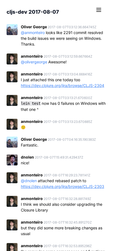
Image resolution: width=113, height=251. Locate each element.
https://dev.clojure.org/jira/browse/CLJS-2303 (62, 186)
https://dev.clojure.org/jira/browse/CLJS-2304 (62, 85)
